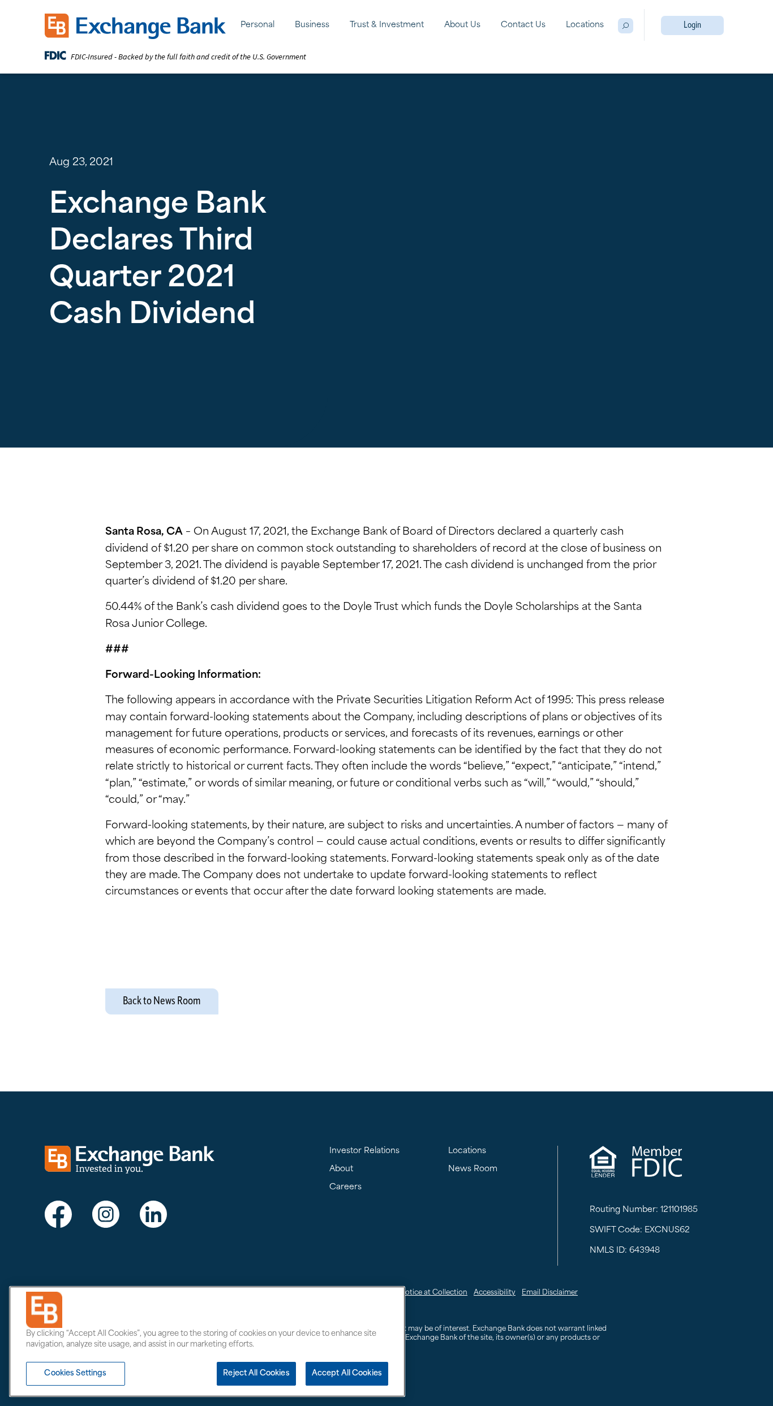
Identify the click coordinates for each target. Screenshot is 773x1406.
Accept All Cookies (347, 1373)
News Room (472, 1169)
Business (312, 25)
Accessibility (495, 1292)
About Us (462, 25)
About (341, 1169)
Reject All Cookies (256, 1373)
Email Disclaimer (550, 1292)
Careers (345, 1187)
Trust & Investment (387, 25)
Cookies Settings (75, 1373)
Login (692, 25)
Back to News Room (162, 1001)
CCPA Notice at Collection (422, 1292)
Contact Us (523, 25)
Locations (585, 25)
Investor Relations (364, 1151)
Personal (257, 25)
